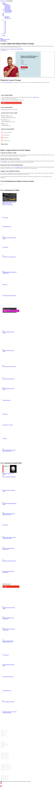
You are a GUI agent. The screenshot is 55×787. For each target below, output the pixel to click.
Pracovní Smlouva (6, 654)
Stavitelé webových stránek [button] (7, 9)
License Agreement (6, 731)
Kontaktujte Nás (5, 524)
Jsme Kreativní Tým (9, 256)
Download (4, 742)
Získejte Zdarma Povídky (7, 226)
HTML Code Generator (7, 770)
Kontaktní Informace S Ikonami (8, 676)
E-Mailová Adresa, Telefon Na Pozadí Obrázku (9, 203)
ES (5, 25)
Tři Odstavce (5, 438)
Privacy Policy (5, 730)
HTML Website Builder (8, 10)
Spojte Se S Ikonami (9, 476)
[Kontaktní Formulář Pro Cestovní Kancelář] (10, 472)
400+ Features (5, 743)
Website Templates (7, 5)
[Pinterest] (1, 786)
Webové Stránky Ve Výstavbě (8, 424)
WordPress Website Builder (7, 766)
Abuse (4, 734)
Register (4, 35)
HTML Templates (7, 8)
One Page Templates (6, 758)
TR (5, 28)
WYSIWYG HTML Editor (7, 768)
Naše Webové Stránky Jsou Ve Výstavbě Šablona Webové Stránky (9, 712)
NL (5, 22)
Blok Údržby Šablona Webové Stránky (9, 295)
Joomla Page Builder (8, 12)
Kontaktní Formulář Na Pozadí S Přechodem (8, 641)
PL (5, 26)
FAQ (3, 741)
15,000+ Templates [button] (5, 4)
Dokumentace (7, 17)
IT (5, 24)
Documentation (5, 745)
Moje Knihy (8, 204)
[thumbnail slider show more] (1, 184)
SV (5, 31)
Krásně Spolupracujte (9, 366)
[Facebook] (1, 781)
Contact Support (5, 735)
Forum (4, 746)
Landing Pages (5, 777)
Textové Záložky (5, 247)
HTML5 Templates (6, 757)
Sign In (4, 33)
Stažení (4, 2)
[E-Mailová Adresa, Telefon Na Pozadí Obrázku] (10, 201)
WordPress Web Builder (8, 11)
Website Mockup (5, 779)
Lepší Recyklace (8, 378)
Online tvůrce (5, 109)
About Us (4, 732)
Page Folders (10, 173)
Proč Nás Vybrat (5, 217)
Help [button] (3, 15)
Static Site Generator (6, 769)
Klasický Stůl (5, 284)
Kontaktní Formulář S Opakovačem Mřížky (9, 514)
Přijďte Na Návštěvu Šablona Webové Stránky (9, 451)
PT (5, 27)
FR (5, 23)
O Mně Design (5, 414)
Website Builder (5, 764)
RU (5, 29)
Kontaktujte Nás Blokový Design (8, 618)
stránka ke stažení (36, 97)
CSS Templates (5, 755)
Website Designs (7, 6)
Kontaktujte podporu (8, 18)
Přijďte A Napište (9, 701)
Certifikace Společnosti (6, 400)
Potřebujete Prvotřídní (9, 560)
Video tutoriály (7, 16)
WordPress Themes (6, 753)
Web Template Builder (8, 82)
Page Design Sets (18, 167)
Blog (3, 14)
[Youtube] (1, 783)
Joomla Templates (7, 7)
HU (5, 32)
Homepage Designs (6, 778)
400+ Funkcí (4, 3)
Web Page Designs (6, 776)
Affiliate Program (5, 744)
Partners (4, 733)
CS (5, 30)
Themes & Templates (6, 750)
